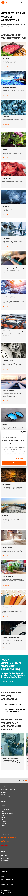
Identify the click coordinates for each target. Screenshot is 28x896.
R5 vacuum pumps (5, 809)
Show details (19, 458)
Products (3, 805)
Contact (3, 825)
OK (14, 463)
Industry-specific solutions (7, 813)
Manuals (3, 807)
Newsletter (3, 823)
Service (2, 815)
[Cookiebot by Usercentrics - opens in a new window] (19, 432)
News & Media (4, 821)
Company (3, 817)
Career (2, 819)
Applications (4, 811)
